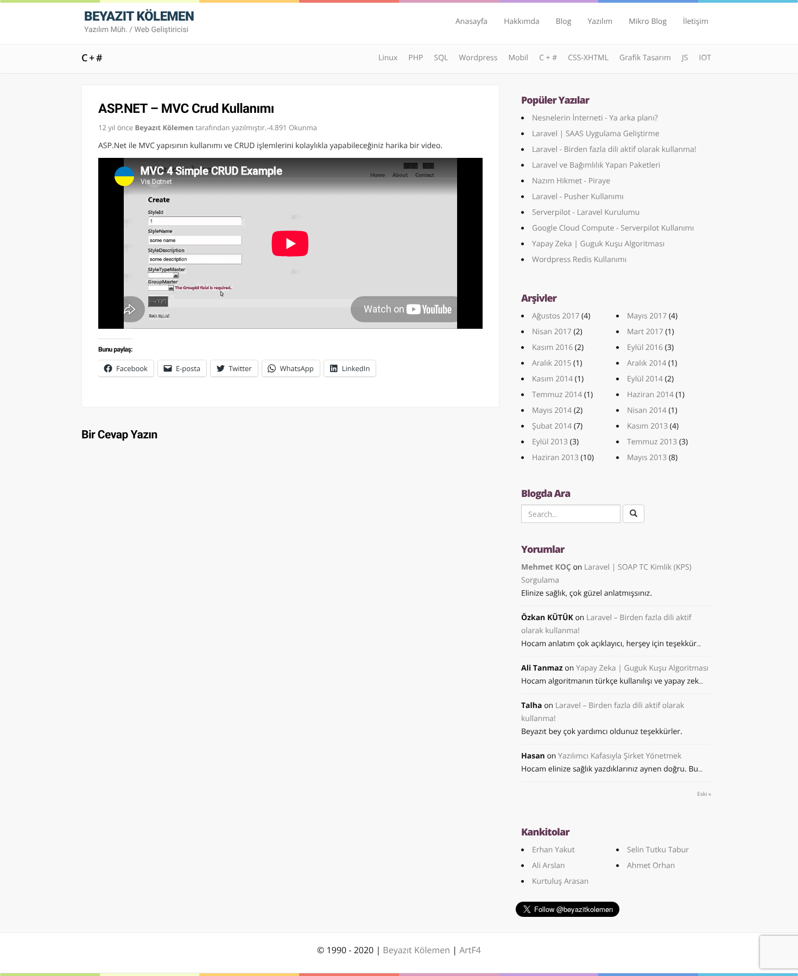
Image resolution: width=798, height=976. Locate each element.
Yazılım (599, 21)
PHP (415, 58)
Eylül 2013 (550, 442)
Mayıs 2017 (647, 316)
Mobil (518, 58)
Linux (387, 58)
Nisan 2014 (647, 410)
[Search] (633, 514)
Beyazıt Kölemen (417, 950)
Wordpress (478, 58)
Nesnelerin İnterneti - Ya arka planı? (595, 118)
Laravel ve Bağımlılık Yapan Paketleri (596, 165)
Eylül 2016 (645, 347)
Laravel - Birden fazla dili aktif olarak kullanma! (614, 149)
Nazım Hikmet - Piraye (571, 181)
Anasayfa (471, 21)
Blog (564, 21)
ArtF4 (470, 950)
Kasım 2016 (552, 347)
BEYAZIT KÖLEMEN (139, 21)
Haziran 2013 (555, 457)
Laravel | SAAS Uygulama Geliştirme (596, 134)
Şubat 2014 (552, 426)
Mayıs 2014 (552, 410)
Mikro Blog (648, 21)
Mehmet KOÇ (546, 567)
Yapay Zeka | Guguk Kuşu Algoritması (598, 244)
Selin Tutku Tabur (658, 850)
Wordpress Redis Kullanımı (579, 259)
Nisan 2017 (552, 332)
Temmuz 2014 (557, 395)
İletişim (695, 21)
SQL (441, 58)
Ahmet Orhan (651, 865)
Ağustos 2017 (555, 316)
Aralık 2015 (551, 363)
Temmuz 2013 (652, 442)
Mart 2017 (645, 332)
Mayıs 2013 (647, 457)
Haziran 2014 (650, 395)
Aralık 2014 (646, 363)
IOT (705, 58)
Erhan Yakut (553, 850)
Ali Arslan (548, 865)
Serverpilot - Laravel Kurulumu (585, 212)
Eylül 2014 (645, 379)
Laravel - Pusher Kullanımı (578, 197)
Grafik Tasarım (645, 58)
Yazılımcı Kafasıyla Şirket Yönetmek (619, 756)
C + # (91, 58)
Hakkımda (522, 21)
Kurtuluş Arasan (560, 881)
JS (685, 58)
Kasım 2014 (552, 379)
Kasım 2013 (647, 426)
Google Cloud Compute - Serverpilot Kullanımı (613, 228)
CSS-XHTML (588, 58)
